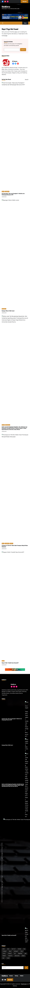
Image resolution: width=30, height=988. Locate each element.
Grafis (10, 951)
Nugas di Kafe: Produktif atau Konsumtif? (10, 663)
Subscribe (10, 979)
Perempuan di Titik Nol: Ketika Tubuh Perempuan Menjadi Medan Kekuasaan (15, 546)
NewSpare (24, 984)
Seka (3, 958)
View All (26, 79)
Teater (8, 958)
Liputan (3, 953)
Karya (21, 951)
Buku (3, 543)
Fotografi (4, 951)
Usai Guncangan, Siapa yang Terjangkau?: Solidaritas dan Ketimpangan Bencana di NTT (13, 194)
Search (23, 49)
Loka (15, 953)
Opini (3, 191)
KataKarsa (6, 6)
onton (25, 23)
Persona (4, 955)
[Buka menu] (2, 23)
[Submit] (26, 967)
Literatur (10, 953)
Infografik (16, 951)
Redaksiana (17, 955)
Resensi (11, 543)
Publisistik (7, 191)
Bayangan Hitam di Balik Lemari (8, 311)
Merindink (4, 308)
